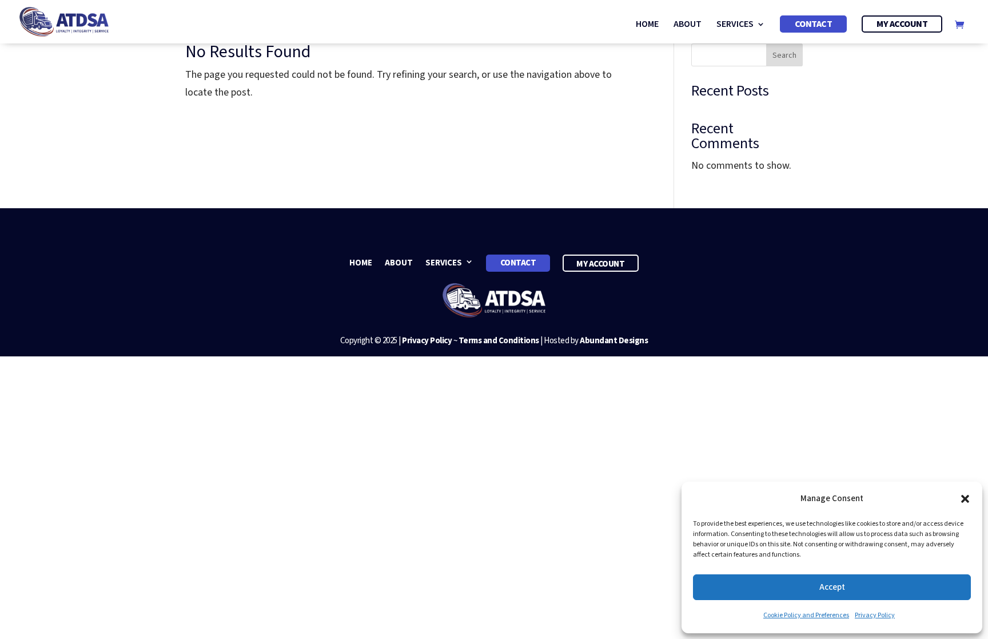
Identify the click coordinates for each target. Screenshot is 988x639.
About (688, 25)
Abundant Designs (614, 341)
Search (784, 55)
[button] (965, 499)
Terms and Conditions (499, 341)
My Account (902, 24)
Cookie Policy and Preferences (806, 615)
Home (647, 25)
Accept (832, 587)
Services (735, 25)
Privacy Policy (875, 615)
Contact (813, 24)
